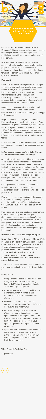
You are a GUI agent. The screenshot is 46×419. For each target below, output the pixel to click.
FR (41, 6)
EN (41, 12)
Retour (5, 370)
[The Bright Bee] (7, 7)
